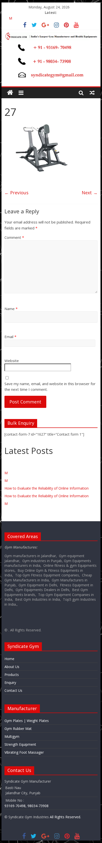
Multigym (11, 736)
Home (9, 658)
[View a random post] (92, 92)
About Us (11, 666)
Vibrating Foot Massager (24, 752)
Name (11, 308)
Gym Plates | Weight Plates (26, 720)
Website (11, 360)
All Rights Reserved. (65, 817)
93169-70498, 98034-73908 (26, 805)
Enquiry (10, 682)
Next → (90, 193)
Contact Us (13, 690)
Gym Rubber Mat (18, 728)
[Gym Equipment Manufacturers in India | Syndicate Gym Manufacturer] (10, 92)
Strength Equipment (20, 744)
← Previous (16, 193)
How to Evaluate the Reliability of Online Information (46, 488)
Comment (14, 237)
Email (10, 336)
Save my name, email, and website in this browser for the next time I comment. (50, 386)
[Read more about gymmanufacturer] (25, 25)
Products (11, 674)
